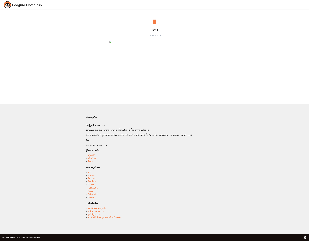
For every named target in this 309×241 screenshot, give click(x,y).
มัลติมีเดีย (92, 181)
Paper (90, 191)
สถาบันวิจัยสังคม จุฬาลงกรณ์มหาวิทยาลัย (104, 217)
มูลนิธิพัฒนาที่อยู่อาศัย (97, 208)
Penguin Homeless (27, 4)
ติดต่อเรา (91, 161)
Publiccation (93, 187)
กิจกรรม (91, 184)
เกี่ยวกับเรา (92, 158)
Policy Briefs (93, 194)
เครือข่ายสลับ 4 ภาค (96, 211)
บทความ (91, 175)
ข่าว (89, 172)
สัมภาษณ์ (91, 178)
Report (91, 197)
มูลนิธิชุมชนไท (94, 214)
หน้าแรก (91, 155)
